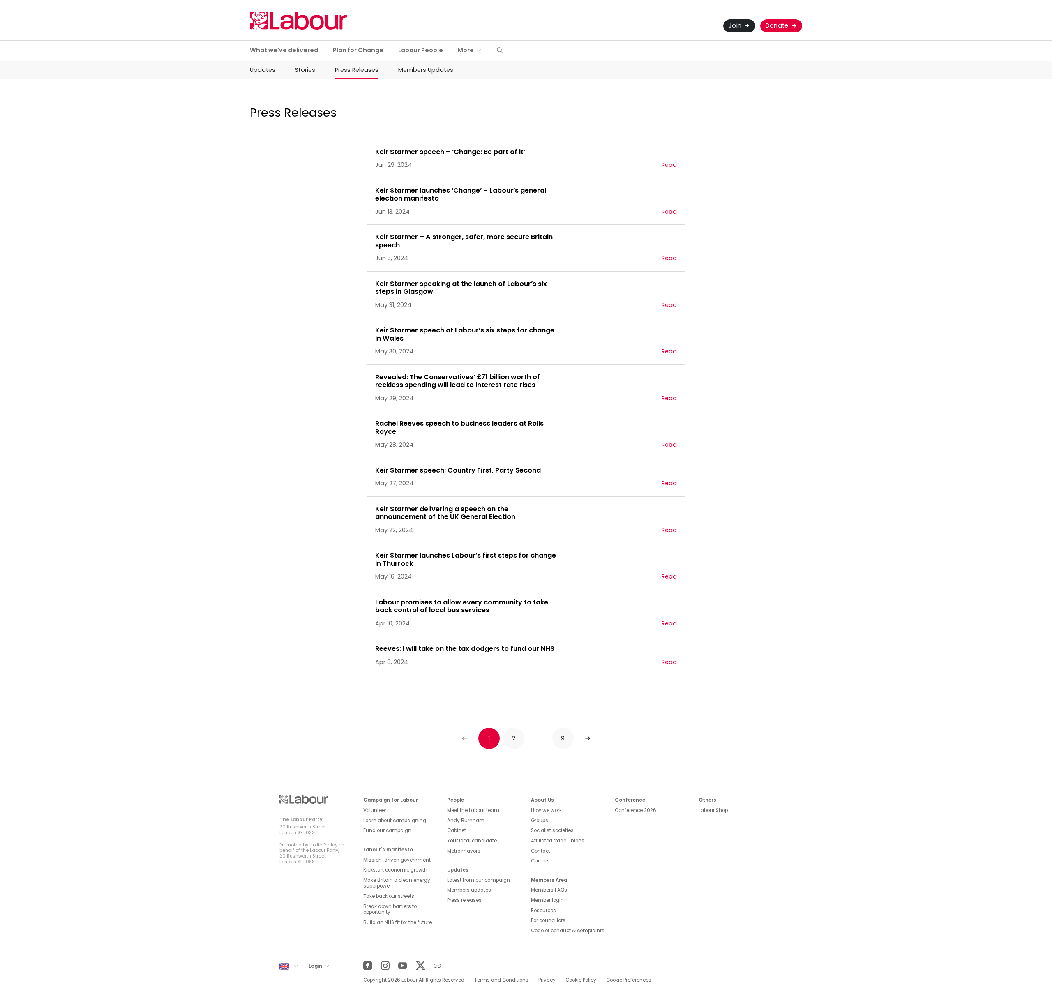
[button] (499, 50)
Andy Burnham (465, 820)
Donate (777, 25)
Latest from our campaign (478, 880)
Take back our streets (388, 896)
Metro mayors (463, 851)
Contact (540, 851)
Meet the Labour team (473, 810)
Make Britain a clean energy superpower (396, 883)
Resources (543, 910)
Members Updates (425, 70)
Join (735, 25)
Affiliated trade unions (557, 840)
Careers (540, 861)
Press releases (464, 900)
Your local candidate (472, 840)
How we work (546, 810)
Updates (262, 70)
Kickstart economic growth (395, 870)
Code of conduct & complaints (567, 930)
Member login (547, 900)
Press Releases (356, 70)
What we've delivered (284, 50)
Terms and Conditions (501, 980)
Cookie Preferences (628, 980)
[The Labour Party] (298, 20)
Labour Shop (713, 810)
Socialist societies (552, 830)
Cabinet (456, 830)
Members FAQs (549, 890)
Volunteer (374, 810)
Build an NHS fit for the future (397, 922)
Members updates (469, 890)
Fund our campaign (387, 830)
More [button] (466, 50)
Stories (305, 70)
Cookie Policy (580, 980)
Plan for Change (358, 50)
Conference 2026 (635, 810)
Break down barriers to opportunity (390, 909)
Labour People (420, 50)
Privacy (547, 980)
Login (316, 966)
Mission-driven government (397, 860)
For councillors (548, 920)
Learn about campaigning (394, 820)
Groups (539, 820)
